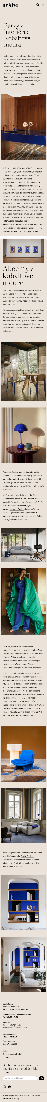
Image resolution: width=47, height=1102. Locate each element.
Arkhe (26, 1096)
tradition (15, 310)
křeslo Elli (13, 661)
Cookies (6, 1057)
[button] (37, 4)
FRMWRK (7, 1099)
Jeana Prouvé (15, 294)
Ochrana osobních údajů (12, 1054)
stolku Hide (17, 476)
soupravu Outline (17, 509)
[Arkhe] (10, 5)
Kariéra (5, 1051)
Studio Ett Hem (27, 856)
